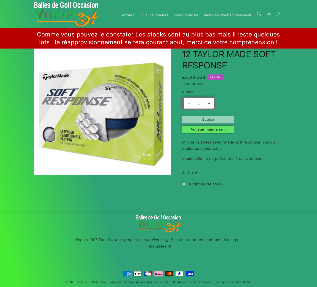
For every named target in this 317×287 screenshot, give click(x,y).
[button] (259, 14)
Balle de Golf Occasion (92, 282)
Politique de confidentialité (233, 282)
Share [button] (192, 172)
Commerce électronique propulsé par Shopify (138, 282)
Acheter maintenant (208, 129)
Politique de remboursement (192, 282)
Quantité (188, 92)
